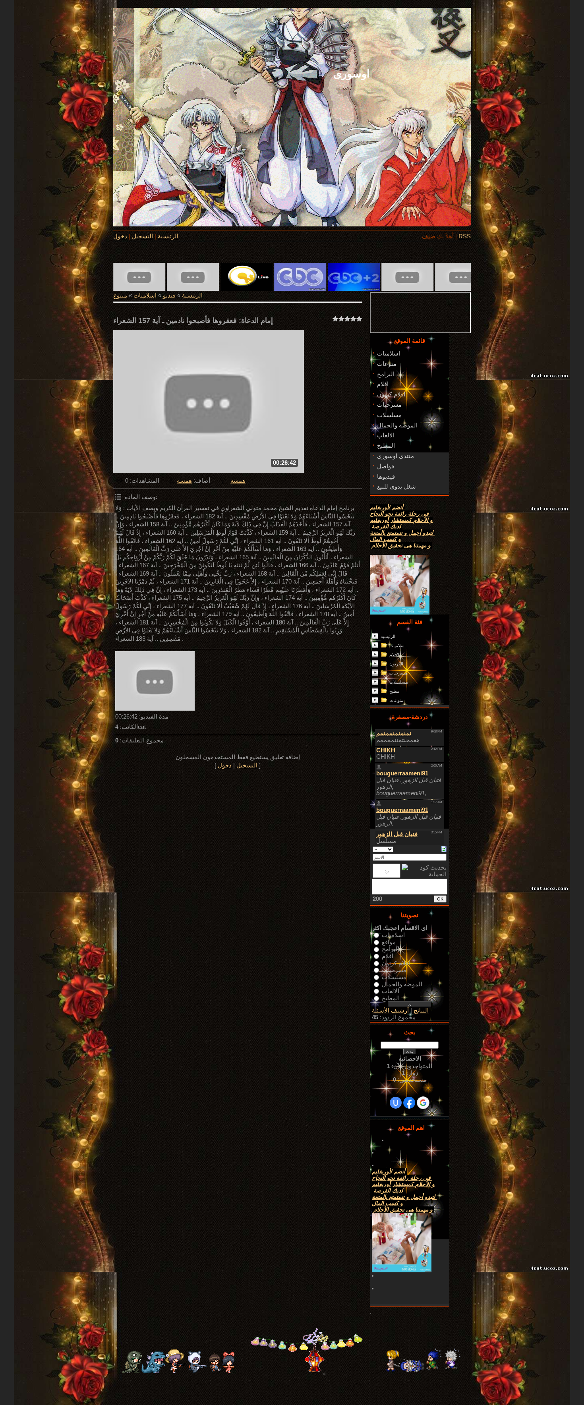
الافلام (394, 654)
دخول (120, 236)
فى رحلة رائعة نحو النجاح (400, 513)
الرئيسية (168, 236)
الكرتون (396, 663)
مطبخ (394, 691)
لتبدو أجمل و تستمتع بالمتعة (402, 533)
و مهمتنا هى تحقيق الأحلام (401, 545)
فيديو (169, 295)
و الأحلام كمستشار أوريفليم (401, 520)
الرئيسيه (388, 636)
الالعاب (390, 991)
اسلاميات (145, 295)
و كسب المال (385, 539)
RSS (464, 236)
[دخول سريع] (396, 1103)
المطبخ (391, 998)
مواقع (389, 942)
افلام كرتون (396, 963)
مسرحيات (398, 673)
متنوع (120, 295)
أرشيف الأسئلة (390, 1010)
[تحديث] (444, 849)
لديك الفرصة (386, 526)
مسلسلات (398, 682)
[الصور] (155, 681)
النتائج (421, 1010)
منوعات (396, 700)
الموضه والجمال (402, 984)
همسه (184, 480)
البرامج (390, 949)
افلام (387, 956)
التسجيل (142, 236)
